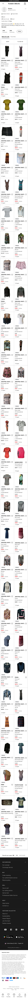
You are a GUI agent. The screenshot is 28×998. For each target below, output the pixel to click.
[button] (19, 31)
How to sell (5, 888)
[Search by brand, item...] (3, 3)
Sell (3, 885)
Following (12, 31)
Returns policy (6, 880)
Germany (22, 988)
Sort (7, 41)
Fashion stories (6, 923)
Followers (4, 31)
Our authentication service (9, 878)
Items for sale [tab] (5, 37)
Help (3, 900)
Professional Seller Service (9, 895)
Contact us (5, 906)
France (4, 988)
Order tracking (6, 875)
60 (13, 855)
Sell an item (5, 893)
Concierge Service (7, 867)
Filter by (20, 41)
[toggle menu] (26, 9)
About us (4, 913)
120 (17, 855)
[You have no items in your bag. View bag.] (25, 3)
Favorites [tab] (13, 37)
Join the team (6, 921)
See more (3, 27)
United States (16, 988)
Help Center (5, 903)
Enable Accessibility (14, 1)
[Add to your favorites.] (12, 61)
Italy (15, 989)
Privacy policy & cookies (13, 947)
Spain (13, 989)
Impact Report (6, 918)
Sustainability (6, 916)
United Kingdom (10, 988)
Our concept (5, 865)
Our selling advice (7, 890)
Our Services (6, 862)
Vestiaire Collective (9, 910)
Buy (3, 872)
